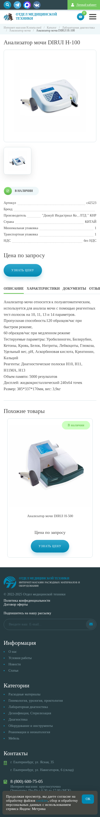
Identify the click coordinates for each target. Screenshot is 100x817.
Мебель (13, 738)
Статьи (13, 670)
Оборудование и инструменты (30, 726)
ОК (88, 799)
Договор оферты (16, 604)
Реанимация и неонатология (29, 732)
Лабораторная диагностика (28, 707)
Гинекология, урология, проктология (35, 700)
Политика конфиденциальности (27, 600)
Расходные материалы (24, 694)
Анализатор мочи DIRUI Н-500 (50, 516)
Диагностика (17, 719)
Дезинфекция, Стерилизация (29, 713)
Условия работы (20, 658)
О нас (12, 652)
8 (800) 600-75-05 (26, 781)
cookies (42, 800)
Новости (14, 664)
